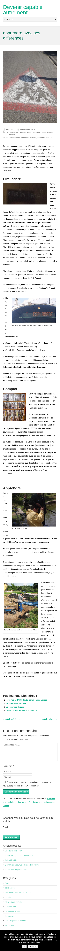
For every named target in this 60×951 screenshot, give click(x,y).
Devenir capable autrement (23, 10)
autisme (33, 138)
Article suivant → (49, 719)
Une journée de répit (15, 707)
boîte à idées (10, 888)
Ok (24, 946)
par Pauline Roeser (13, 911)
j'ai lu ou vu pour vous (13, 902)
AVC (7, 883)
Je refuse (33, 946)
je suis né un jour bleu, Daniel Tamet (19, 856)
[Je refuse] (56, 940)
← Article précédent (11, 719)
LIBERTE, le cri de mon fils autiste (21, 710)
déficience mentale (44, 138)
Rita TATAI (10, 130)
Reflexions (37, 132)
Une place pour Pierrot (14, 851)
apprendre (25, 138)
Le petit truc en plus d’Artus (16, 870)
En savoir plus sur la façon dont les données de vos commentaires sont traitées (29, 802)
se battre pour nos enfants (15, 921)
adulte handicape (13, 138)
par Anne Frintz (11, 907)
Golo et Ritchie (11, 860)
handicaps (9, 897)
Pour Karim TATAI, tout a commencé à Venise (26, 700)
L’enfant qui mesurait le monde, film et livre (22, 865)
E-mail (6, 827)
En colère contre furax (16, 703)
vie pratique (9, 925)
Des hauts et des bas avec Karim (19, 132)
